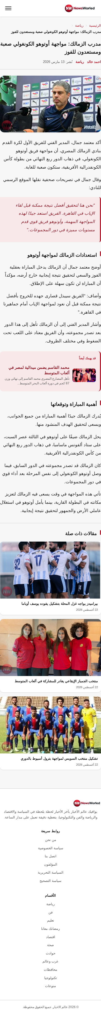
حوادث (50, 953)
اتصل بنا (50, 856)
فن (50, 912)
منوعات (50, 986)
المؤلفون (50, 864)
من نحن (50, 840)
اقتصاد (50, 937)
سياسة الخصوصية (50, 848)
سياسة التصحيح (50, 881)
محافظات (50, 970)
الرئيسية (95, 25)
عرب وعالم (50, 961)
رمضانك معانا (50, 929)
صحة (50, 945)
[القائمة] (8, 8)
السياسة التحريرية (50, 872)
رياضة (79, 25)
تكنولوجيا (50, 978)
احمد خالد (94, 62)
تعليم (50, 920)
